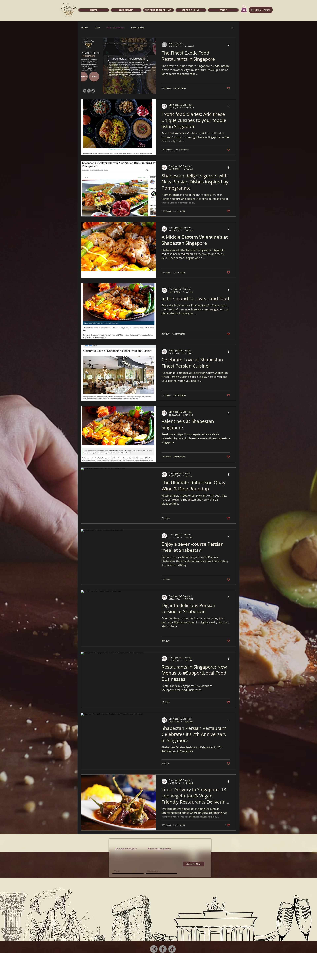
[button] (126, 10)
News (97, 28)
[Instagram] (154, 949)
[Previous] (18, 910)
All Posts (84, 28)
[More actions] (229, 45)
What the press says (115, 28)
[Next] (299, 910)
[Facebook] (163, 949)
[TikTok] (172, 949)
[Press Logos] (158, 935)
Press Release (137, 28)
